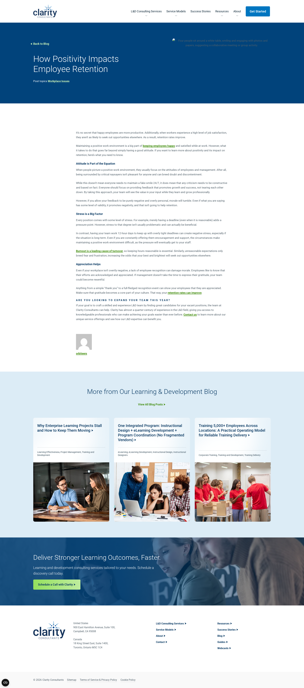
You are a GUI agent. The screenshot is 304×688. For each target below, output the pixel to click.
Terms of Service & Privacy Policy (98, 679)
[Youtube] (268, 680)
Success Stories (226, 629)
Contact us (190, 314)
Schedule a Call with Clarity (55, 584)
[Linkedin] (260, 680)
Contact (160, 642)
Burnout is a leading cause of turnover (99, 251)
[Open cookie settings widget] (5, 682)
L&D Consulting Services (170, 623)
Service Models (165, 629)
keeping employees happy (159, 145)
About (159, 635)
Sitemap (71, 679)
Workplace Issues (59, 81)
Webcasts (222, 648)
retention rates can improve (185, 292)
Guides (221, 642)
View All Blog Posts (150, 404)
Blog (219, 635)
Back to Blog (41, 43)
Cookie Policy (128, 679)
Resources (223, 623)
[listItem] (71, 470)
